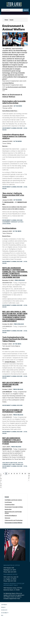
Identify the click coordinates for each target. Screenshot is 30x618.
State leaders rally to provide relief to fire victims (14, 102)
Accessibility (4, 612)
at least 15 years (10, 361)
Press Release (20, 280)
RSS (2, 615)
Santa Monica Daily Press (9, 110)
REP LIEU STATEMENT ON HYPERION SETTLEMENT (12, 411)
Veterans (7, 518)
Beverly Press (6, 236)
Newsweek (5, 348)
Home (6, 19)
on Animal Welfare (8, 83)
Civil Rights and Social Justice (12, 462)
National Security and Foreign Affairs (13, 512)
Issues (11, 19)
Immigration (8, 509)
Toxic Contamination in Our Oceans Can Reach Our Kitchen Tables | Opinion (14, 339)
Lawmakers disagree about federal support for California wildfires (14, 136)
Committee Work (9, 504)
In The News (18, 106)
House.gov (4, 610)
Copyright (4, 604)
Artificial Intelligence (11, 515)
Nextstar (4, 146)
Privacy (3, 607)
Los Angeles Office (10, 574)
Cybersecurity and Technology (12, 464)
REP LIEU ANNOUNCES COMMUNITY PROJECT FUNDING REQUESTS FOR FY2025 (12, 441)
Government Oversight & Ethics (12, 221)
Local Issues (6, 223)
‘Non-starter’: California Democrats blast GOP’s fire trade (13, 195)
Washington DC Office (11, 565)
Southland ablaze (9, 228)
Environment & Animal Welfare (12, 128)
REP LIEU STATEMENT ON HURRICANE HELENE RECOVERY (12, 384)
